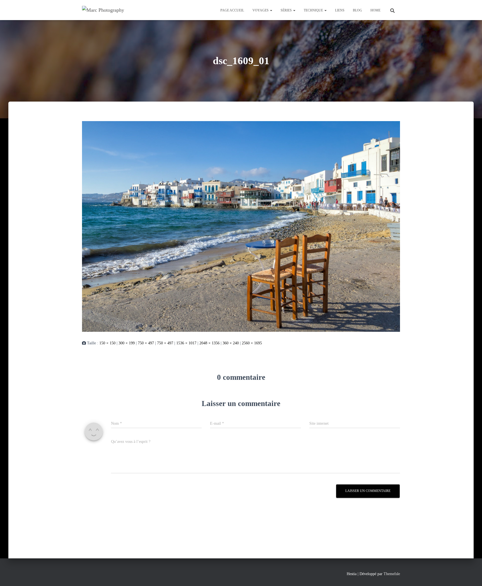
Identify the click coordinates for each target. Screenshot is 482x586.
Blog (357, 10)
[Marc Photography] (103, 10)
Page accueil (232, 10)
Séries (287, 10)
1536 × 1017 (186, 343)
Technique (314, 10)
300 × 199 (127, 343)
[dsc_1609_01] (241, 226)
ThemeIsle (392, 574)
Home (375, 10)
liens (339, 10)
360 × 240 (231, 343)
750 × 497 (146, 343)
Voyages (260, 10)
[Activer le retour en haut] (471, 575)
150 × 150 (107, 343)
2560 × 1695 (252, 343)
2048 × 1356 (209, 343)
